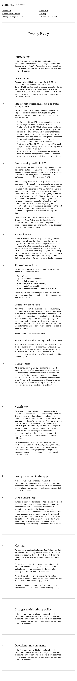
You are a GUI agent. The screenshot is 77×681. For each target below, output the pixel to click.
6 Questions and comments (48, 17)
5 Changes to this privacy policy (13, 17)
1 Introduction (6, 11)
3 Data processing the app (11, 14)
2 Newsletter (43, 11)
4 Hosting (42, 14)
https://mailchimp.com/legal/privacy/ (30, 450)
